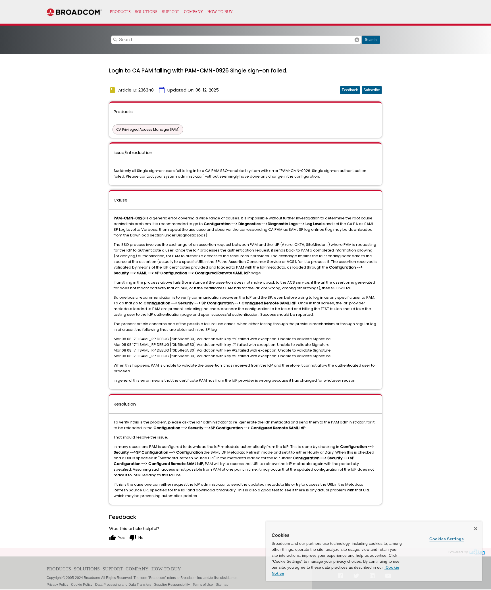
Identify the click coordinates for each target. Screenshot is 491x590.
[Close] (475, 528)
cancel (357, 40)
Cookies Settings (446, 539)
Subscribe (371, 90)
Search (370, 40)
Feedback (350, 90)
